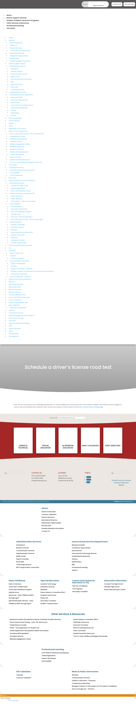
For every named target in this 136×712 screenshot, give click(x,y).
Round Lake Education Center (21, 191)
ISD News (14, 266)
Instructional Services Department (21, 95)
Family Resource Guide (17, 136)
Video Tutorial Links (17, 154)
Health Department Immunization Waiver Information (29, 631)
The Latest (12, 250)
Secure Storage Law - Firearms (83, 689)
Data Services (15, 102)
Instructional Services (16, 313)
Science (13, 115)
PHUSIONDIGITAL (127, 501)
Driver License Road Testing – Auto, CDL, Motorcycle (28, 622)
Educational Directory (17, 53)
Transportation (14, 334)
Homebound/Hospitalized (18, 139)
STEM (11, 331)
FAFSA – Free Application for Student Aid (24, 628)
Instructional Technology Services (22, 105)
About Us (12, 40)
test (10, 248)
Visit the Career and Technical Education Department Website (121, 483)
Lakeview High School (18, 188)
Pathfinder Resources (17, 147)
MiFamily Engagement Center (20, 639)
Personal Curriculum (17, 149)
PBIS (12, 82)
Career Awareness (17, 196)
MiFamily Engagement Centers (20, 144)
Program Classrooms (18, 235)
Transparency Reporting (19, 274)
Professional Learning (16, 167)
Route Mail (14, 87)
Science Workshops (16, 175)
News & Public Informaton (85, 671)
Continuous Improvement (19, 100)
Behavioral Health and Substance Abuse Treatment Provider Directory (35, 619)
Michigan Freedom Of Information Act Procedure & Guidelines (94, 686)
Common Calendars (17, 258)
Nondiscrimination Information (20, 61)
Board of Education (16, 43)
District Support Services (17, 64)
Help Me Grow (15, 214)
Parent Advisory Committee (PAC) (22, 232)
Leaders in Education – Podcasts (21, 269)
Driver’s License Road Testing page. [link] (90, 407)
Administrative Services (17, 66)
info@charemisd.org (38, 481)
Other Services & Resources (18, 131)
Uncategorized (14, 336)
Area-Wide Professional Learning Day (22, 170)
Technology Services (17, 89)
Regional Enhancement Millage (19, 323)
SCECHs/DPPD (14, 173)
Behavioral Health (17, 97)
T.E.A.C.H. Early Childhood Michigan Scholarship (26, 162)
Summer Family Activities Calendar (20, 245)
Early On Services (16, 206)
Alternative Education (17, 183)
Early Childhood (15, 204)
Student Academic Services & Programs (22, 180)
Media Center (15, 77)
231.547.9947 (41, 476)
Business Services (17, 71)
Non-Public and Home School (20, 51)
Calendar (13, 256)
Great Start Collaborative (19, 209)
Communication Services (19, 74)
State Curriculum (15, 157)
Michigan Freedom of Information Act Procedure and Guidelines (32, 271)
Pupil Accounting (16, 84)
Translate (15, 700)
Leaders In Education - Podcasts (83, 681)
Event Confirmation (15, 118)
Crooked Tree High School (19, 186)
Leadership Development (19, 108)
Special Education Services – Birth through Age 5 (27, 219)
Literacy (13, 110)
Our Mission (13, 165)
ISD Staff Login (129, 4)
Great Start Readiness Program (21, 212)
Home (11, 38)
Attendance (15, 69)
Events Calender (14, 121)
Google (11, 123)
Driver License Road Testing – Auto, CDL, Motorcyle (27, 134)
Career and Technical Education (19, 297)
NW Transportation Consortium (21, 79)
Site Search (12, 178)
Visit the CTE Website (79, 586)
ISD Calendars (23, 671)
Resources (14, 237)
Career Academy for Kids (17, 295)
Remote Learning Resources (19, 152)
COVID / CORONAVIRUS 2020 (18, 302)
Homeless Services (16, 141)
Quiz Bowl (12, 321)
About (45, 508)
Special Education (16, 222)
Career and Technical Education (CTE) (22, 193)
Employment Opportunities (19, 56)
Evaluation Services (17, 227)
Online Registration (48, 656)
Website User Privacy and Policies (20, 279)
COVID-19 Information (18, 263)
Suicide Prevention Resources (20, 160)
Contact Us (13, 45)
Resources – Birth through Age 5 (21, 217)
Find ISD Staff (117, 4)
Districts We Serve (16, 48)
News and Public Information (19, 261)
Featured (12, 310)
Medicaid (14, 230)
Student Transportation (18, 243)
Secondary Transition (18, 240)
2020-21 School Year (16, 253)
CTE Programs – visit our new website (23, 201)
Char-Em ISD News (15, 300)
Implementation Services (18, 92)
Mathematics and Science (17, 128)
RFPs (10, 326)
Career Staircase (16, 199)
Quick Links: (54, 418)
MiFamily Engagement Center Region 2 (22, 315)
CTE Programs (77, 589)
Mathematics (15, 113)
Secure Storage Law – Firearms (20, 276)
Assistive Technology (18, 225)
